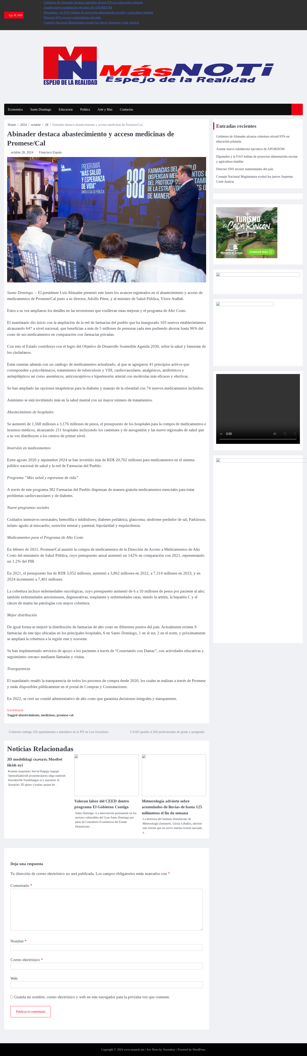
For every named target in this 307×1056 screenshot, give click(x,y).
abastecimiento (28, 715)
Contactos (126, 109)
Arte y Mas (105, 109)
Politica (85, 109)
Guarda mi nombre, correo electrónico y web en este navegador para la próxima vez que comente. (92, 997)
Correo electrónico (26, 960)
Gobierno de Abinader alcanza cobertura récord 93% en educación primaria (93, 2)
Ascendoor (169, 1049)
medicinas (48, 715)
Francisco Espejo (50, 152)
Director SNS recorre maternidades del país (72, 17)
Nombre (18, 941)
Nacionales (15, 710)
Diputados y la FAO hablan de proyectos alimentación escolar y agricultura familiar (98, 12)
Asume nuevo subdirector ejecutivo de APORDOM (78, 7)
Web (14, 978)
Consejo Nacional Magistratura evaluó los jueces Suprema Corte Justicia (91, 22)
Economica (15, 109)
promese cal (65, 715)
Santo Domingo (40, 109)
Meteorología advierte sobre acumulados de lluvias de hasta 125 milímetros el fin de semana (172, 807)
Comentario (21, 885)
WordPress (199, 1049)
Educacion (66, 109)
